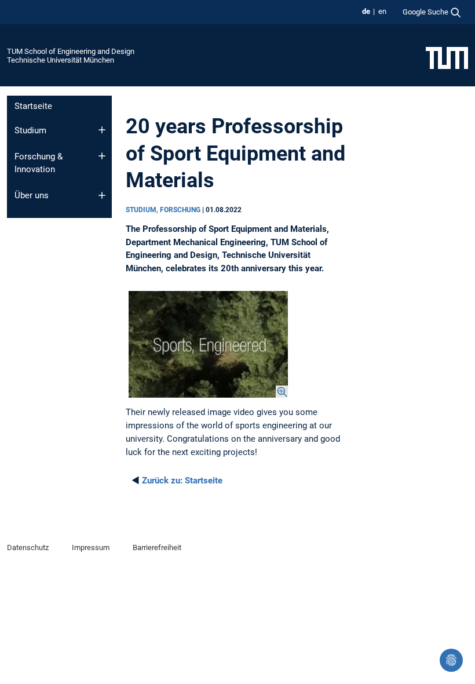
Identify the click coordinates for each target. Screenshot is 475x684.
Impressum (90, 547)
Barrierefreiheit (157, 547)
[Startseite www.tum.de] (447, 57)
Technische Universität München (60, 60)
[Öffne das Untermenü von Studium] (102, 130)
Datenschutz (28, 547)
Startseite (33, 106)
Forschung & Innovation (38, 163)
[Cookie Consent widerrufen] (451, 660)
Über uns (31, 195)
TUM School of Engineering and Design (70, 51)
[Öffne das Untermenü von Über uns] (102, 195)
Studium (30, 130)
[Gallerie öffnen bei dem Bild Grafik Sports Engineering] (208, 344)
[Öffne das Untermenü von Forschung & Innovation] (102, 156)
